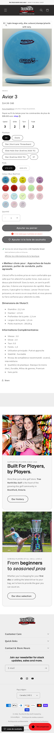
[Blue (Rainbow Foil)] (5, 204)
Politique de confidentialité (18, 721)
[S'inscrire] (46, 668)
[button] (6, 10)
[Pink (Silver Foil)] (39, 196)
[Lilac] (31, 179)
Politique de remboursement (32, 717)
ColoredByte (15, 717)
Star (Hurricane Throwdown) (18, 144)
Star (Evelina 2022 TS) (15, 157)
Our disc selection (22, 595)
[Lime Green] (22, 196)
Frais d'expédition (8, 109)
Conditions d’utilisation (39, 721)
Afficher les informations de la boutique (22, 256)
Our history (18, 499)
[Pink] (5, 196)
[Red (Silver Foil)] (5, 188)
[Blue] (14, 196)
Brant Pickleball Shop (36, 2)
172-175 (9, 168)
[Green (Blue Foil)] (31, 188)
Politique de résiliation (28, 730)
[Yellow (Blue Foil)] (14, 179)
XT (34, 157)
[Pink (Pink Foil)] (31, 196)
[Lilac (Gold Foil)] (39, 179)
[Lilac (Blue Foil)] (22, 204)
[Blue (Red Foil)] (5, 179)
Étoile (17, 137)
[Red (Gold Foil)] (14, 188)
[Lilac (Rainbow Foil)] (14, 204)
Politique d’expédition (22, 725)
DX (6, 137)
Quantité (5, 211)
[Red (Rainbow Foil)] (22, 188)
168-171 (25, 169)
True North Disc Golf (26, 714)
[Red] (39, 188)
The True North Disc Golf (17, 2)
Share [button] (7, 380)
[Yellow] (22, 179)
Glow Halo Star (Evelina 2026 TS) (20, 150)
